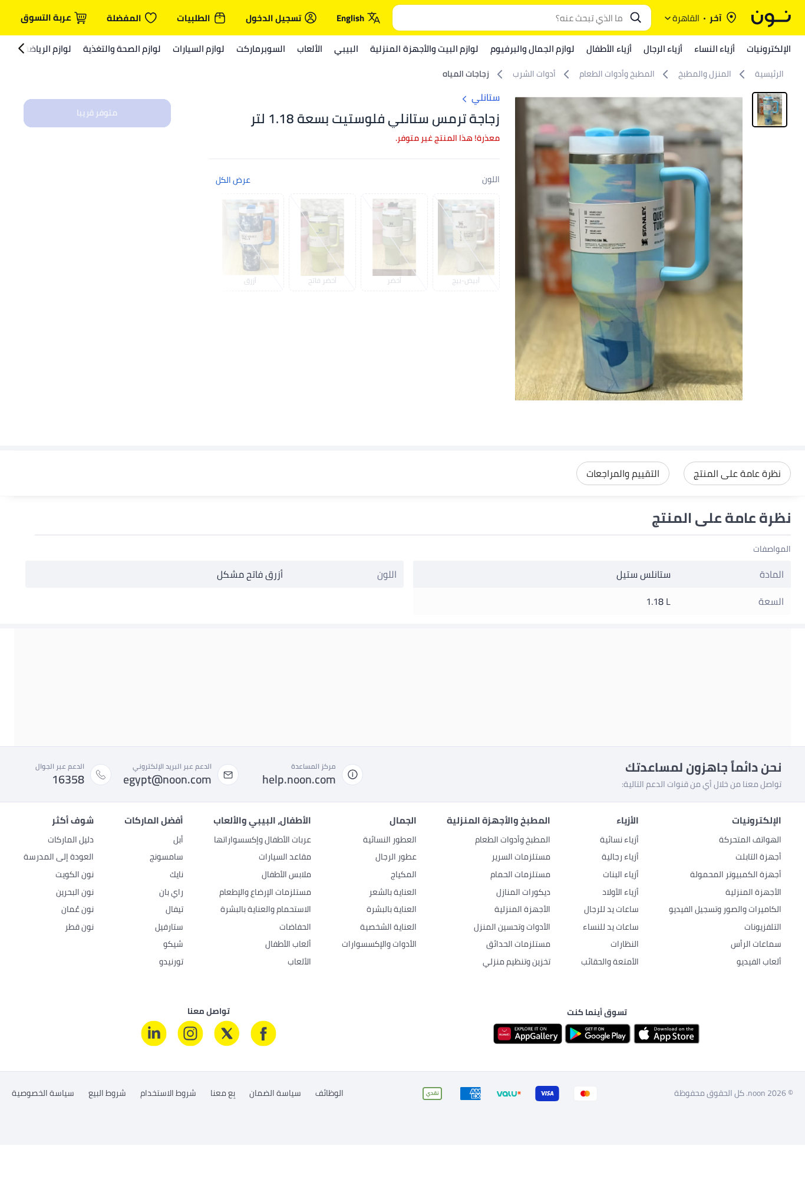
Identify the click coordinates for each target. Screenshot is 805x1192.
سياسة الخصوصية (43, 1093)
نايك (176, 875)
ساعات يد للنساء (611, 927)
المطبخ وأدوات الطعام (512, 840)
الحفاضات (295, 927)
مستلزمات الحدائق (518, 945)
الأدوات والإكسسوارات (379, 945)
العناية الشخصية (388, 927)
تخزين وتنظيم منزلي (516, 962)
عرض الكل (233, 179)
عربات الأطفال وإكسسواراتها (262, 840)
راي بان (171, 893)
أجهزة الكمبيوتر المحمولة (735, 875)
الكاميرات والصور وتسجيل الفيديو (725, 910)
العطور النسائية (390, 840)
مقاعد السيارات (285, 857)
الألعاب (299, 962)
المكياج (404, 875)
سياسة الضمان (275, 1093)
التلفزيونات (762, 927)
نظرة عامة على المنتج (737, 473)
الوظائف (329, 1093)
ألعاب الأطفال (288, 945)
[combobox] (510, 17)
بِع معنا (222, 1093)
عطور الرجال (396, 857)
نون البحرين (75, 893)
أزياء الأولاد (620, 893)
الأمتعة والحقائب (610, 962)
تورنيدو (171, 962)
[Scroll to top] (32, 1155)
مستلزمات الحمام (520, 875)
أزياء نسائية (619, 840)
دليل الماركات (71, 840)
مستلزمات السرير (520, 857)
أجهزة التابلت (758, 857)
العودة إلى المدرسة (59, 857)
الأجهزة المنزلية (753, 893)
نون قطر (79, 927)
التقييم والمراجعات (622, 473)
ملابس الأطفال (286, 875)
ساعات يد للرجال (611, 910)
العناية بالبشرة (392, 910)
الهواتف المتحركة (750, 840)
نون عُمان (77, 910)
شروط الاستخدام (168, 1093)
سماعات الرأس (756, 945)
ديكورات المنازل (523, 893)
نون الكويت (74, 875)
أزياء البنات (621, 875)
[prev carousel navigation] (226, 242)
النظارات (625, 945)
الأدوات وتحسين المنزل (512, 927)
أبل (178, 840)
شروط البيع (107, 1093)
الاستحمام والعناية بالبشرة (265, 910)
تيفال (174, 910)
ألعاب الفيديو (759, 962)
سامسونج (166, 857)
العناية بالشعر (393, 893)
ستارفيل (169, 927)
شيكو (173, 945)
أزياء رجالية (620, 857)
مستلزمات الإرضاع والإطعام (265, 893)
